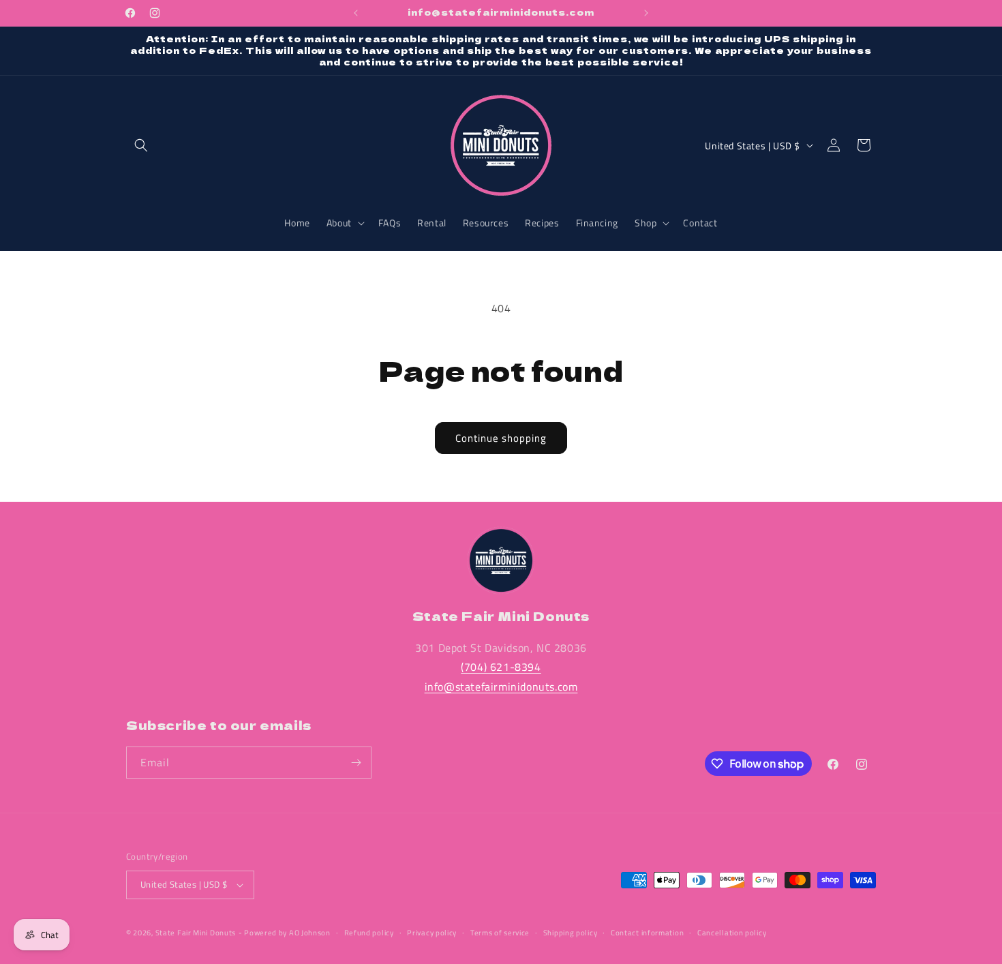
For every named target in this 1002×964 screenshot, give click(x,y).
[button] (141, 145)
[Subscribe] (356, 763)
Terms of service (500, 932)
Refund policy (369, 932)
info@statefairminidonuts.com (501, 686)
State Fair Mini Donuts (195, 932)
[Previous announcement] (356, 13)
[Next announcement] (646, 13)
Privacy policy (432, 932)
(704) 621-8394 (501, 667)
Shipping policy (570, 932)
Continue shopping (501, 438)
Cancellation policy (731, 932)
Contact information (647, 932)
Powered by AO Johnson (287, 932)
